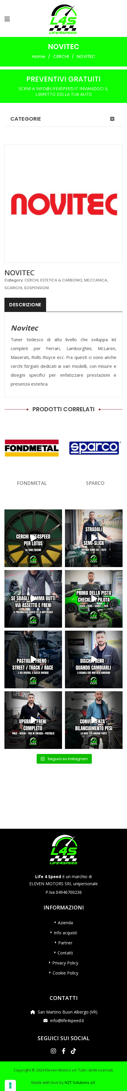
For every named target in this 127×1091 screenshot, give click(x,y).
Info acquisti (65, 932)
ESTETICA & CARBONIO (61, 280)
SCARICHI (13, 288)
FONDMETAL (32, 483)
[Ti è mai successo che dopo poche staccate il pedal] (94, 659)
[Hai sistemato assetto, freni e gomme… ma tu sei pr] (94, 599)
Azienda (65, 922)
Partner (65, 943)
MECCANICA (95, 280)
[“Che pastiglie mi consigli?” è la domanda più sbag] (33, 659)
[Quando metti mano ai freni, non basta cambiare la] (33, 720)
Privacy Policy (65, 963)
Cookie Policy (65, 973)
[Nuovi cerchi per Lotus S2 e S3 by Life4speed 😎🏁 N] (33, 538)
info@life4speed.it (67, 1020)
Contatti (65, 953)
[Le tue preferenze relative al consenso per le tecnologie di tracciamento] (10, 1085)
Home (38, 56)
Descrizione (25, 304)
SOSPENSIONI (36, 288)
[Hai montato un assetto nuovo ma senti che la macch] (94, 720)
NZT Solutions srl (80, 1082)
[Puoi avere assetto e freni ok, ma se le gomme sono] (33, 599)
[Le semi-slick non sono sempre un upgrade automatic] (94, 538)
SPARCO (95, 483)
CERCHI (61, 56)
